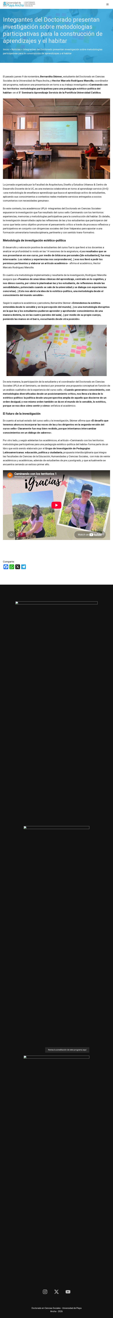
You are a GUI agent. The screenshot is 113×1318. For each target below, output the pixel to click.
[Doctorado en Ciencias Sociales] (19, 4)
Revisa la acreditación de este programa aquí (67, 1050)
